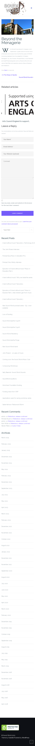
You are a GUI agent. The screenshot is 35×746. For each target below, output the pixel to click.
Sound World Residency (10, 334)
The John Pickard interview (11, 249)
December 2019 (6, 621)
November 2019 (6, 628)
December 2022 (6, 526)
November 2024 (6, 463)
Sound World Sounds (26, 77)
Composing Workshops (10, 366)
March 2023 (5, 514)
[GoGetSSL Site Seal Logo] (17, 727)
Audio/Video (16, 426)
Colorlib (11, 737)
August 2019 (5, 647)
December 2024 (6, 456)
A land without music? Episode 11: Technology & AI (19, 243)
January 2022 (5, 552)
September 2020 (6, 571)
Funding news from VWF (10, 391)
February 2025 (6, 444)
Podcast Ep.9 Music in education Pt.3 (14, 256)
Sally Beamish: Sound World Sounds (14, 372)
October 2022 (5, 539)
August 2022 (5, 545)
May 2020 (4, 596)
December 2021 (6, 558)
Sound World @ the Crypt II (11, 327)
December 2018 (6, 672)
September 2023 (6, 488)
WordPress (25, 737)
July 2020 (4, 583)
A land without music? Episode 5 (13, 284)
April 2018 (4, 704)
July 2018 (4, 691)
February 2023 (6, 520)
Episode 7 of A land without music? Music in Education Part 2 (16, 270)
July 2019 (4, 653)
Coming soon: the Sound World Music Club (16, 359)
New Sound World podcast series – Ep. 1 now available (17, 307)
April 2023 (4, 507)
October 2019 (5, 634)
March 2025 (5, 437)
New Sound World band (10, 346)
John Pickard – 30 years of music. (13, 353)
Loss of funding (7, 314)
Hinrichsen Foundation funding (12, 385)
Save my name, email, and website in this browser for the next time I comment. (16, 204)
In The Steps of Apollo (9, 75)
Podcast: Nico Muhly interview (12, 262)
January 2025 (5, 450)
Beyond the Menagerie (11, 40)
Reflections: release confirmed (17, 416)
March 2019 (5, 666)
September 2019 (6, 640)
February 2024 (6, 475)
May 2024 (4, 469)
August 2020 (5, 577)
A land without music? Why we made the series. (18, 277)
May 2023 (4, 501)
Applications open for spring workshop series (17, 398)
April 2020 (4, 602)
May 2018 (4, 697)
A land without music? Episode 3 (13, 299)
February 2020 (6, 615)
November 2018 (6, 678)
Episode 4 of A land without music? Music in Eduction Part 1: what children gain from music (17, 292)
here (5, 70)
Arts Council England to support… (16, 121)
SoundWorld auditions (10, 379)
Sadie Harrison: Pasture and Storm (13, 404)
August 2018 (5, 685)
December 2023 (6, 482)
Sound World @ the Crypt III (11, 321)
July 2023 (4, 495)
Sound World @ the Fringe (11, 340)
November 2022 (6, 533)
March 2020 (5, 609)
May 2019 (4, 659)
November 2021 (6, 564)
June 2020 (4, 590)
